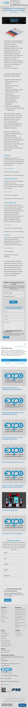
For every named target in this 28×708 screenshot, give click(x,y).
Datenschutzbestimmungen (20, 346)
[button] (4, 347)
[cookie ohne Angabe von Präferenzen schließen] (25, 344)
